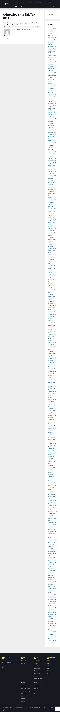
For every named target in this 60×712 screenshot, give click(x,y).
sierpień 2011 (52, 456)
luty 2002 (50, 643)
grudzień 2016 (52, 303)
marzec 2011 (51, 468)
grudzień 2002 (52, 623)
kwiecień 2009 (52, 522)
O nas (31, 707)
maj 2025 (50, 64)
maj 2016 (50, 320)
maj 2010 (50, 492)
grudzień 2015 (52, 332)
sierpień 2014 (52, 371)
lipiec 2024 (51, 88)
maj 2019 (50, 235)
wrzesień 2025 (52, 55)
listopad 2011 (52, 448)
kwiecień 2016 (52, 323)
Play (48, 663)
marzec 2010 (51, 496)
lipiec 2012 (51, 430)
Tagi (52, 707)
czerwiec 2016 (52, 318)
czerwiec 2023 (52, 119)
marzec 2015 (51, 353)
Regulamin (46, 707)
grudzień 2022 (52, 132)
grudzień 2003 (52, 614)
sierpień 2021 (52, 171)
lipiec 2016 (51, 316)
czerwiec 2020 (52, 204)
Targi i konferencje (25, 691)
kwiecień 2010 (52, 494)
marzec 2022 (52, 154)
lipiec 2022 (51, 145)
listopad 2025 (52, 49)
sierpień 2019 (52, 228)
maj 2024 (50, 92)
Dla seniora (37, 668)
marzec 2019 (51, 239)
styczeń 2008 (52, 557)
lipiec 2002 (51, 634)
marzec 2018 (51, 268)
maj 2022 (50, 149)
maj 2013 (50, 406)
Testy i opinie (37, 660)
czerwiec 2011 (52, 461)
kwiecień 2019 (52, 237)
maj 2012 (50, 435)
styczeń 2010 (52, 500)
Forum (9, 23)
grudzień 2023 (52, 103)
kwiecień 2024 (52, 95)
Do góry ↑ (4, 710)
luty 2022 (50, 156)
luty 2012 (50, 441)
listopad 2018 (52, 248)
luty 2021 (50, 184)
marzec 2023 (52, 125)
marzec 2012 (51, 439)
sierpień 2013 (52, 399)
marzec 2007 (52, 577)
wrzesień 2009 (52, 511)
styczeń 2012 (52, 443)
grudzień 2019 (52, 217)
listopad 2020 (52, 191)
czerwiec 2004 (52, 608)
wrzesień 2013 (52, 397)
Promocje (23, 660)
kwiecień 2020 (52, 209)
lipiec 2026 (51, 31)
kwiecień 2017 (52, 294)
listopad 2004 (52, 601)
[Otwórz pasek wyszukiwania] (53, 6)
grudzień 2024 (52, 75)
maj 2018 (50, 263)
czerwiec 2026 (52, 33)
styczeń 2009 (52, 529)
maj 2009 (51, 520)
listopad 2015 (52, 334)
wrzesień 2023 (52, 112)
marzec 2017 (51, 296)
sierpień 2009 (52, 513)
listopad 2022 (52, 134)
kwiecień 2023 (52, 123)
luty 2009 (51, 527)
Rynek (49, 2)
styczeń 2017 (52, 301)
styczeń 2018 (52, 272)
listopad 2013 (52, 391)
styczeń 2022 (52, 158)
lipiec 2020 (51, 202)
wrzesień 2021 (52, 169)
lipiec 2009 (51, 516)
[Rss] (2, 667)
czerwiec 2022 (52, 147)
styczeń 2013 (52, 415)
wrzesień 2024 (52, 83)
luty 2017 (50, 299)
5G (48, 670)
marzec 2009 (52, 525)
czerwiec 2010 (52, 489)
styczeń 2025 (52, 73)
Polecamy (23, 663)
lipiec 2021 (51, 173)
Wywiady (23, 693)
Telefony (36, 663)
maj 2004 (51, 610)
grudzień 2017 (52, 275)
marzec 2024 (52, 97)
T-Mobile (49, 665)
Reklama (23, 701)
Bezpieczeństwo (38, 686)
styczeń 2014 (52, 386)
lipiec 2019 (51, 230)
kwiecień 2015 (52, 351)
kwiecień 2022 (52, 152)
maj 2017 (50, 292)
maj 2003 (51, 619)
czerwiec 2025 (52, 62)
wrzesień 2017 (52, 283)
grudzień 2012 (52, 417)
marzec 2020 (52, 211)
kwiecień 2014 (52, 380)
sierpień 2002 (52, 632)
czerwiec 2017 (52, 290)
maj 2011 (50, 463)
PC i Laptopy (37, 673)
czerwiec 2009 (52, 518)
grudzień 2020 (52, 189)
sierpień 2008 (52, 542)
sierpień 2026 (52, 29)
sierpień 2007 (52, 570)
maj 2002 (50, 638)
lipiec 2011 (51, 459)
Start (16, 2)
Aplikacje (36, 691)
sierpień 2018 (52, 257)
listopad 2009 (52, 505)
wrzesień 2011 (52, 454)
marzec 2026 (52, 40)
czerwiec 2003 (52, 616)
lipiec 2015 (51, 345)
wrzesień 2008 (52, 540)
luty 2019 (50, 242)
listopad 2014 (52, 362)
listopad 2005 (52, 588)
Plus (48, 668)
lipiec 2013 (51, 402)
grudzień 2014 (52, 360)
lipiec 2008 (51, 544)
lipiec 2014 (51, 373)
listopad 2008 (52, 533)
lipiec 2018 (51, 259)
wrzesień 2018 (52, 254)
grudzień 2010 (52, 474)
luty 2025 (50, 70)
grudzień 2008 (52, 531)
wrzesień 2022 (52, 140)
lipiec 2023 (51, 116)
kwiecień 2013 (52, 408)
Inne (16, 6)
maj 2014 (50, 377)
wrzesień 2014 (52, 369)
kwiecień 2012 (52, 437)
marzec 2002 (52, 640)
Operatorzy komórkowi (26, 23)
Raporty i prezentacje (26, 686)
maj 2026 (50, 35)
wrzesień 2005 (52, 595)
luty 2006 (51, 584)
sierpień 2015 (52, 342)
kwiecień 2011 (52, 465)
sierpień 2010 (52, 485)
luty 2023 (50, 127)
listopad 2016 (52, 305)
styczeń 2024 (52, 101)
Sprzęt (30, 2)
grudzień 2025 (52, 46)
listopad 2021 (52, 163)
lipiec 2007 (51, 573)
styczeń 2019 (52, 244)
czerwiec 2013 (52, 404)
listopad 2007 (52, 562)
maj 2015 (50, 349)
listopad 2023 (52, 106)
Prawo (22, 696)
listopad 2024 (52, 77)
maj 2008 (50, 549)
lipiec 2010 (51, 487)
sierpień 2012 (52, 428)
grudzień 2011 (52, 446)
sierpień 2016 (52, 314)
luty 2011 (50, 470)
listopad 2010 (52, 476)
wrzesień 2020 (52, 197)
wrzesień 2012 (52, 426)
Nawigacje (36, 670)
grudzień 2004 (52, 599)
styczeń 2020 (52, 215)
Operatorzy (39, 2)
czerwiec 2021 (52, 176)
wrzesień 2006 (52, 579)
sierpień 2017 (52, 285)
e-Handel (23, 698)
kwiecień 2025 (52, 66)
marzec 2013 (51, 410)
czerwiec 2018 (52, 261)
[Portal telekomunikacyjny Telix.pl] (6, 658)
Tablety (36, 665)
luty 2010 (50, 498)
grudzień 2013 (52, 389)
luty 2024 (50, 99)
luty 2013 (50, 413)
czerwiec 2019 (52, 233)
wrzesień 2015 (52, 340)
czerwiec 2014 (52, 375)
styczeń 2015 (52, 358)
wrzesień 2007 (52, 568)
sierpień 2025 (52, 57)
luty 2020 (50, 213)
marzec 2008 (52, 553)
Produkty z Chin (38, 678)
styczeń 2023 (52, 130)
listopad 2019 (52, 220)
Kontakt (36, 707)
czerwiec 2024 (52, 90)
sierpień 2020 (52, 200)
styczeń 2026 (52, 44)
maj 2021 (50, 178)
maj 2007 (50, 575)
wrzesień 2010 (52, 483)
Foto (35, 693)
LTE (48, 673)
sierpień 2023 (52, 114)
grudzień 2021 (52, 160)
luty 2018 (50, 270)
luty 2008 (50, 555)
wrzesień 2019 (52, 226)
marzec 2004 (52, 612)
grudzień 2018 (52, 246)
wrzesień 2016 (52, 312)
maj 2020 (50, 206)
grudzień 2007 (52, 560)
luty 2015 (50, 356)
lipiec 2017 (51, 288)
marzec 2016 (51, 325)
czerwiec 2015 (52, 347)
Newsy (22, 2)
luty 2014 (50, 384)
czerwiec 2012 (52, 432)
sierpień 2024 (52, 86)
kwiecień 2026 (52, 37)
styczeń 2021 (52, 187)
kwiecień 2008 (52, 551)
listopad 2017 (52, 277)
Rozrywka (36, 688)
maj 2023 (50, 121)
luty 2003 (51, 621)
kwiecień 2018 (52, 266)
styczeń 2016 (52, 329)
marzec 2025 (52, 68)
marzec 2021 (51, 182)
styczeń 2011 (51, 472)
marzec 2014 (51, 382)
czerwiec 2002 (52, 636)
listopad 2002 (52, 625)
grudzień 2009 (52, 503)
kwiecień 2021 (52, 180)
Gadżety (36, 675)
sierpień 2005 (52, 597)
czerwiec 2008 (52, 546)
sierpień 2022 (52, 143)
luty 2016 (50, 327)
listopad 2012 (52, 419)
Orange (49, 660)
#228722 (37, 27)
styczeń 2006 (52, 586)
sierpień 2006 (52, 582)
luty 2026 (50, 42)
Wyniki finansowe (25, 688)
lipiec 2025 (51, 59)
